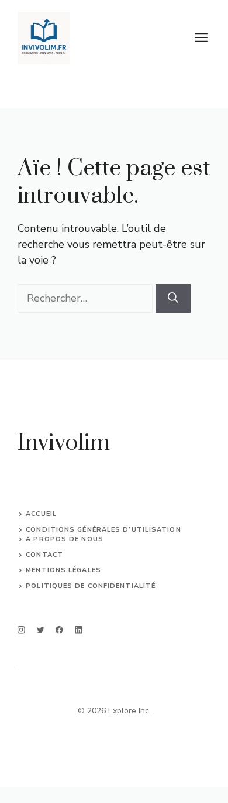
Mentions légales (63, 570)
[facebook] (59, 630)
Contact (44, 555)
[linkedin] (78, 630)
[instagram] (21, 630)
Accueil (41, 514)
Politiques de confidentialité (91, 586)
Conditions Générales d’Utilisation (103, 529)
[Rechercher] (173, 298)
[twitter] (40, 630)
